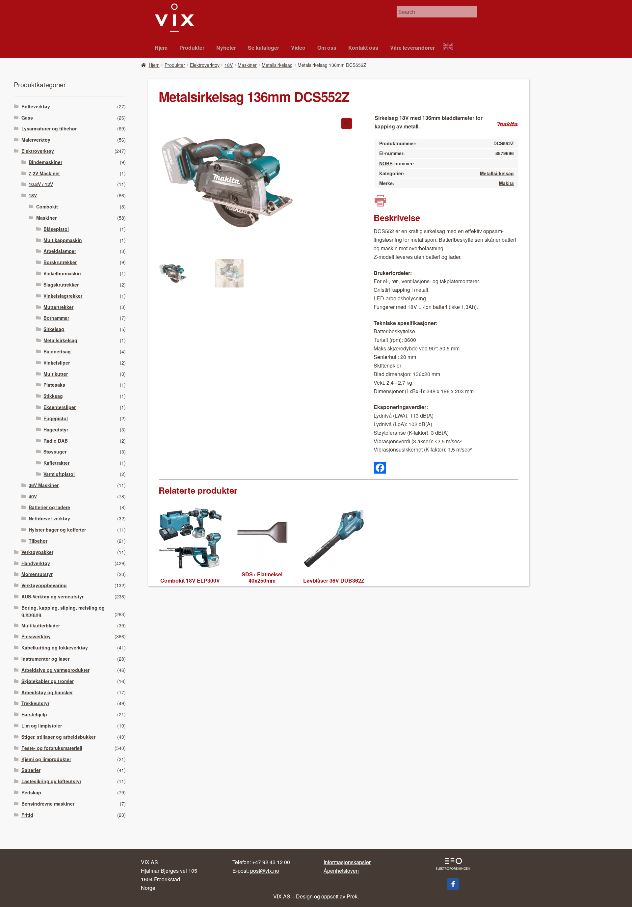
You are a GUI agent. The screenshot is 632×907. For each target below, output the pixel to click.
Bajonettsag (57, 351)
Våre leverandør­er (412, 47)
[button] (346, 123)
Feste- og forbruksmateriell (51, 748)
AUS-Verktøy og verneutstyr (52, 596)
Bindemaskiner (45, 162)
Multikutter (55, 374)
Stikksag (53, 396)
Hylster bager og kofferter (57, 529)
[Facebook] (380, 468)
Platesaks (54, 384)
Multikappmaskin (62, 240)
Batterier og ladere (49, 507)
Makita (506, 183)
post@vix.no (264, 870)
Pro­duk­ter (191, 47)
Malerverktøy (35, 139)
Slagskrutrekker (61, 284)
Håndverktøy (35, 563)
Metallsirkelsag (277, 65)
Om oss (326, 47)
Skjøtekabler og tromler (47, 681)
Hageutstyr (55, 429)
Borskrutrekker (60, 262)
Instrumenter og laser (45, 658)
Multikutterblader (40, 625)
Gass (27, 117)
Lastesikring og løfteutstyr (51, 781)
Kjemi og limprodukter (46, 759)
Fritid (27, 814)
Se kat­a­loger (263, 47)
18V (228, 65)
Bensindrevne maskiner (47, 803)
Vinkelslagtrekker (62, 295)
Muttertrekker (58, 307)
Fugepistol (55, 418)
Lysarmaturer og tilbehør (49, 128)
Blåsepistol (56, 229)
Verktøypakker (37, 552)
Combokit (47, 206)
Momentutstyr (37, 574)
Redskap (31, 792)
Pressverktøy (36, 636)
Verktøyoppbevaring (44, 585)
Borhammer (56, 318)
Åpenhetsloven (341, 870)
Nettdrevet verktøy (49, 518)
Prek (352, 896)
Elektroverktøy (205, 65)
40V (33, 496)
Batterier (30, 770)
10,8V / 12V (41, 184)
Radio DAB (55, 440)
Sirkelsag (53, 329)
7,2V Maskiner (44, 173)
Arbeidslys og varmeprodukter (55, 670)
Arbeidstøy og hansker (47, 692)
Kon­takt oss (363, 47)
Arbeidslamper (59, 251)
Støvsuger (54, 451)
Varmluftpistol (59, 474)
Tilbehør (38, 540)
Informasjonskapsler (347, 862)
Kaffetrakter (56, 462)
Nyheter (226, 47)
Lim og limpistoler (41, 725)
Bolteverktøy (35, 106)
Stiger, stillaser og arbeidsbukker (58, 736)
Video (298, 47)
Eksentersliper (59, 407)
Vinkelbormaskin (62, 273)
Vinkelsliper (56, 362)
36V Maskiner (44, 485)
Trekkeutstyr (35, 703)
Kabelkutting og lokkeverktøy (54, 647)
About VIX (451, 47)
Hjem (161, 47)
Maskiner (247, 65)
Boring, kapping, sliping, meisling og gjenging (63, 611)
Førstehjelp (34, 714)
